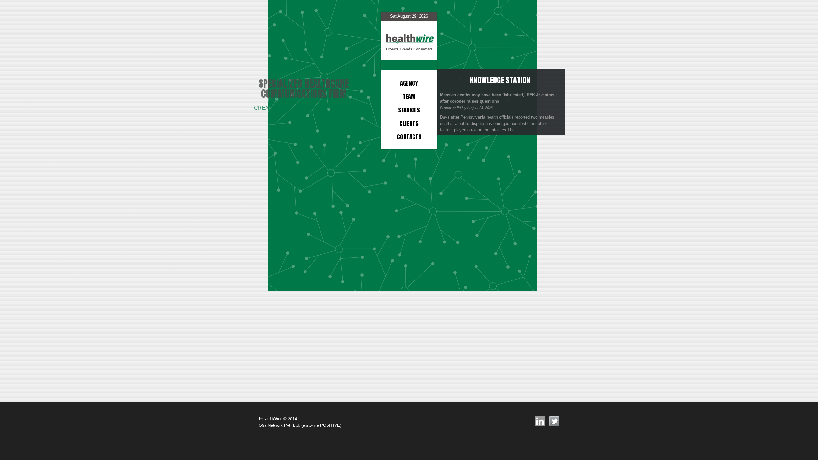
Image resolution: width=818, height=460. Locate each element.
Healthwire (409, 36)
